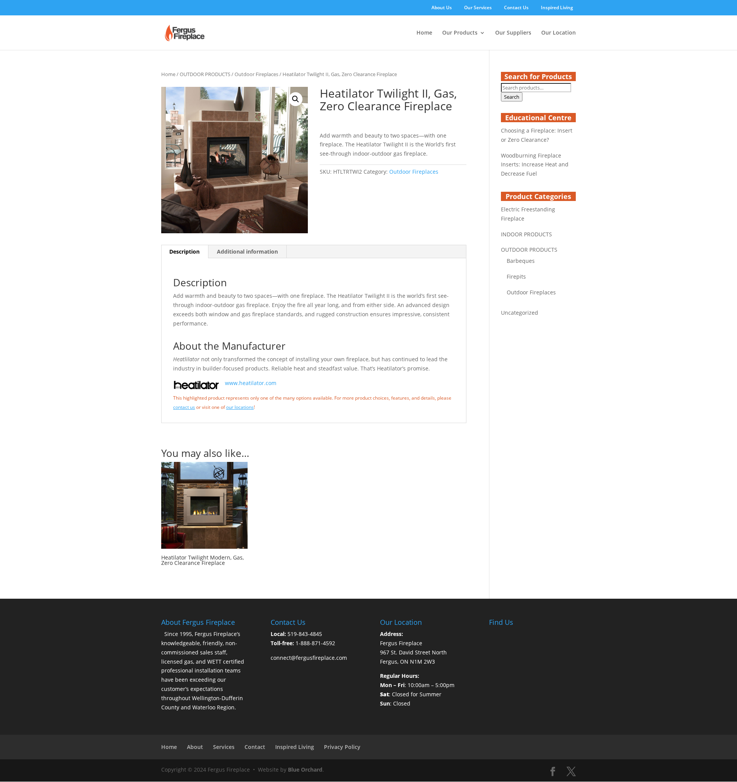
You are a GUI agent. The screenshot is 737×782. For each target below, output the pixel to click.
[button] (295, 99)
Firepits (516, 276)
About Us (441, 8)
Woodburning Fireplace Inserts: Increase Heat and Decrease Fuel (534, 165)
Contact (255, 746)
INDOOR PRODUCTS (526, 234)
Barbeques (521, 260)
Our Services (478, 8)
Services (224, 746)
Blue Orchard (305, 769)
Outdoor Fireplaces (256, 74)
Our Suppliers (513, 33)
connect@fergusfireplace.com (309, 657)
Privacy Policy (342, 746)
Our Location (558, 33)
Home (424, 33)
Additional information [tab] (247, 251)
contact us (184, 407)
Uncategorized (519, 312)
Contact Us (516, 8)
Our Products (460, 33)
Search (511, 96)
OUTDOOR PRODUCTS (205, 74)
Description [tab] (184, 251)
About (195, 746)
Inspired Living (557, 8)
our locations (240, 407)
